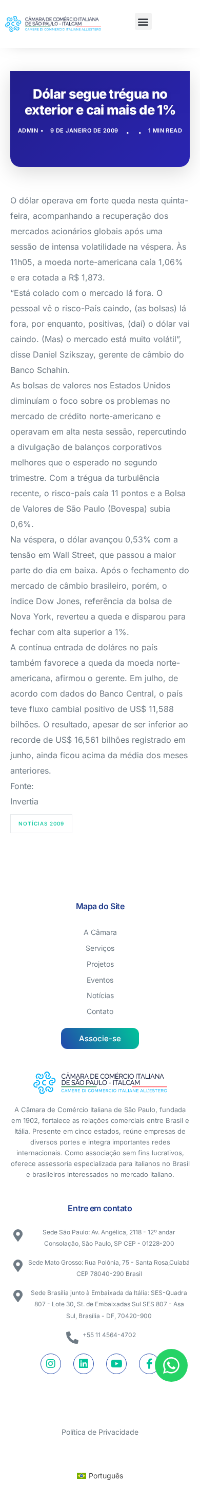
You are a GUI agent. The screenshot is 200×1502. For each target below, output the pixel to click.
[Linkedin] (83, 1364)
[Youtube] (116, 1364)
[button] (143, 21)
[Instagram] (51, 1364)
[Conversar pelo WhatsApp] (171, 1365)
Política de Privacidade (100, 1432)
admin (28, 130)
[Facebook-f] (149, 1364)
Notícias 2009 (41, 823)
